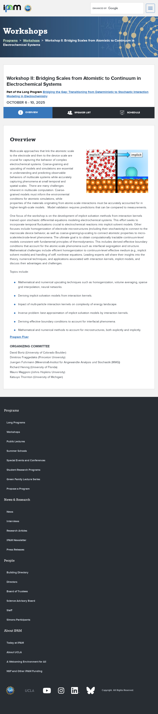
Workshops (31, 41)
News (10, 511)
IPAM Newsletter (16, 540)
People (9, 560)
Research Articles (17, 530)
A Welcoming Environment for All (26, 661)
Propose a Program (18, 488)
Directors (12, 582)
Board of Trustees (17, 591)
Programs (10, 41)
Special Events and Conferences (26, 460)
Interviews (13, 521)
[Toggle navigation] (150, 8)
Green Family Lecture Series (23, 479)
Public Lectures (16, 441)
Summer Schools (17, 451)
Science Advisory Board (21, 601)
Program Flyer (19, 337)
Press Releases (15, 549)
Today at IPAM (15, 642)
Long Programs (16, 422)
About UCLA (14, 652)
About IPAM (13, 631)
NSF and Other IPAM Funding (24, 671)
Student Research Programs (23, 470)
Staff (9, 610)
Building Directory (17, 572)
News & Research (17, 500)
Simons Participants (18, 619)
